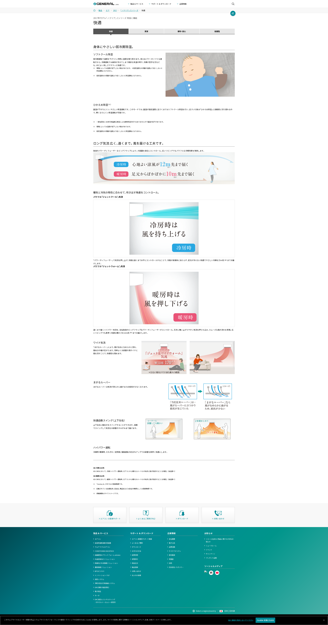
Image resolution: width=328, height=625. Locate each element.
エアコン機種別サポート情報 (142, 539)
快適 (111, 31)
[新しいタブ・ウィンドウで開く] (205, 572)
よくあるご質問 (137, 543)
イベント (209, 550)
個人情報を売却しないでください (240, 620)
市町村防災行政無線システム (105, 583)
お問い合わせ (136, 571)
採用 (170, 563)
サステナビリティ (175, 551)
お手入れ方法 (136, 551)
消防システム (99, 579)
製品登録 (135, 567)
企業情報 (171, 533)
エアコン (98, 539)
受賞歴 (171, 559)
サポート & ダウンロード (141, 533)
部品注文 (135, 563)
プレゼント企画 (211, 558)
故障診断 (135, 555)
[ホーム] (95, 10)
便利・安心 (182, 31)
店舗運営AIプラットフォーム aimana (107, 555)
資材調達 (172, 555)
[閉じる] (324, 620)
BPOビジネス (99, 571)
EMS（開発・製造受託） (102, 587)
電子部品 (98, 591)
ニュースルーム (211, 546)
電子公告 (172, 543)
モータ (97, 595)
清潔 (146, 31)
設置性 (217, 31)
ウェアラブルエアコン (102, 547)
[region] (164, 620)
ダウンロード (136, 547)
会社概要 (172, 539)
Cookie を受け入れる (265, 620)
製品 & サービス (100, 533)
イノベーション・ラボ (102, 575)
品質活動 (172, 547)
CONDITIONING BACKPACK (104, 551)
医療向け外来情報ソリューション (106, 563)
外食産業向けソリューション (105, 559)
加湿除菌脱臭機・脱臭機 (103, 543)
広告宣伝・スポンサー (176, 567)
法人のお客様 (136, 575)
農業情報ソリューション (103, 567)
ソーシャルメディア (213, 566)
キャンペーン (210, 554)
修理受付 (135, 559)
